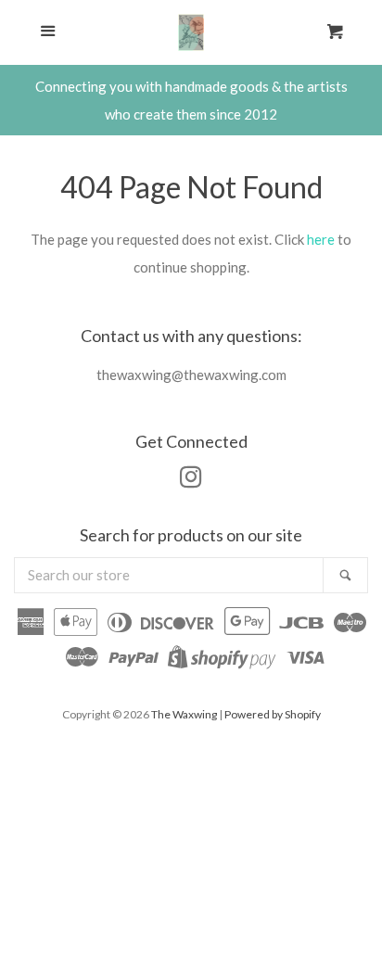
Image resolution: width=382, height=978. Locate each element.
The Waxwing (184, 714)
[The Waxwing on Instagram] (191, 480)
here (321, 239)
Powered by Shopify (272, 714)
